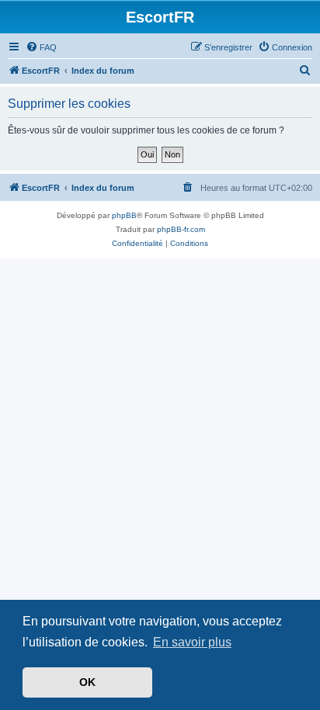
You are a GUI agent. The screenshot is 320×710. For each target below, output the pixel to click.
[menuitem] (41, 47)
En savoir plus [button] (192, 642)
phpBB (124, 215)
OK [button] (87, 682)
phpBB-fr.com (181, 229)
